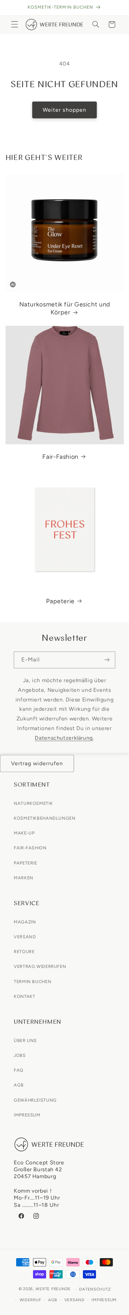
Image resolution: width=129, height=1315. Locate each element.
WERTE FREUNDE (53, 1289)
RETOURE (24, 951)
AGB (19, 1085)
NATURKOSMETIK (33, 803)
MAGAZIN (25, 921)
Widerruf (30, 1299)
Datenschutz (94, 1289)
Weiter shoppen (64, 110)
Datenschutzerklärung (64, 738)
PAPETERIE (25, 863)
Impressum (104, 1299)
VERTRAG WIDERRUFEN (40, 966)
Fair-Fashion (60, 456)
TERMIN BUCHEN (32, 981)
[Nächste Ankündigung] (115, 7)
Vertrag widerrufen (37, 763)
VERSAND (25, 936)
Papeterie (60, 601)
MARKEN (23, 877)
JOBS (20, 1055)
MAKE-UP (24, 833)
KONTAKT (24, 996)
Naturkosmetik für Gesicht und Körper (64, 308)
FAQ (18, 1070)
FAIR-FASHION (30, 847)
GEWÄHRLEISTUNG (35, 1100)
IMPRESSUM (27, 1114)
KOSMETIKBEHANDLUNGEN (45, 818)
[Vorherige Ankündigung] (13, 7)
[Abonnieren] (107, 659)
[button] (14, 24)
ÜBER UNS (25, 1040)
